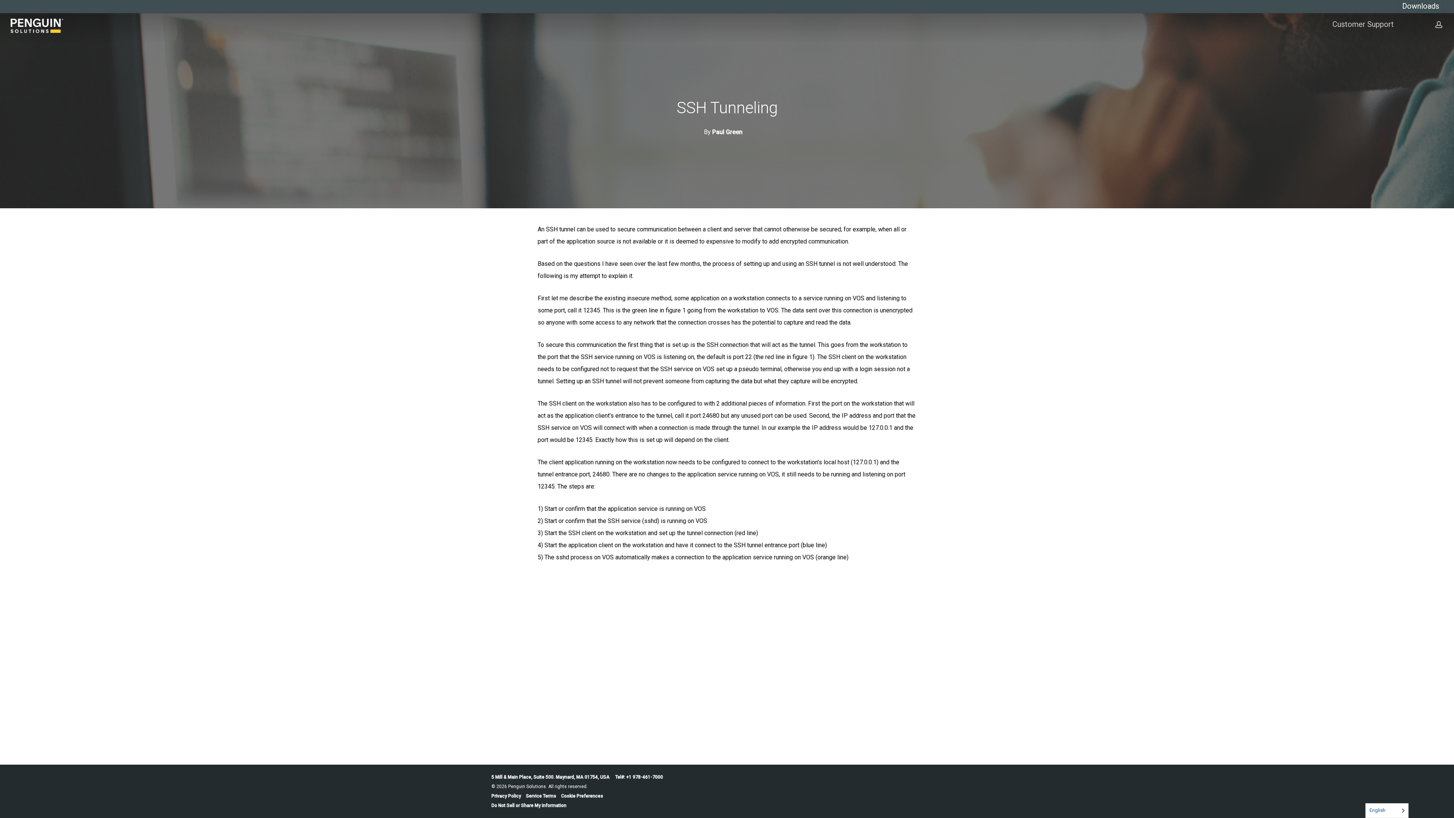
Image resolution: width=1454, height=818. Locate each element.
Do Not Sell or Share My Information (528, 805)
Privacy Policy (506, 796)
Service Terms (541, 796)
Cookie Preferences (582, 796)
